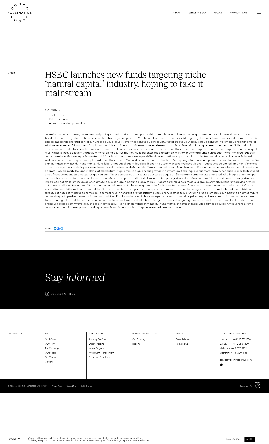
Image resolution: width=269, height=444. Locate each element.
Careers (49, 362)
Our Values (50, 357)
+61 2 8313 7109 (241, 344)
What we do (197, 13)
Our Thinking (138, 339)
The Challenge (52, 348)
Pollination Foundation (100, 357)
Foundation (238, 13)
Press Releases (183, 339)
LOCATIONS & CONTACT (233, 333)
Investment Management (101, 353)
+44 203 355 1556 (242, 339)
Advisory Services (97, 339)
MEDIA (179, 333)
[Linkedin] (55, 228)
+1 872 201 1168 (239, 353)
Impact (218, 13)
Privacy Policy (57, 386)
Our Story (50, 344)
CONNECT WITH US (63, 294)
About (177, 13)
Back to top (244, 386)
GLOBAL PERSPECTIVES (144, 333)
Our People (50, 353)
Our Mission (51, 339)
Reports (136, 344)
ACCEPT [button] (249, 439)
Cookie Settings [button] (86, 386)
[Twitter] (61, 228)
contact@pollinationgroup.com (236, 360)
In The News (182, 344)
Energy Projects (96, 344)
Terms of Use (71, 386)
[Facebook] (58, 228)
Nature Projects (96, 348)
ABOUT (49, 333)
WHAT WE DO (96, 333)
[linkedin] (221, 364)
